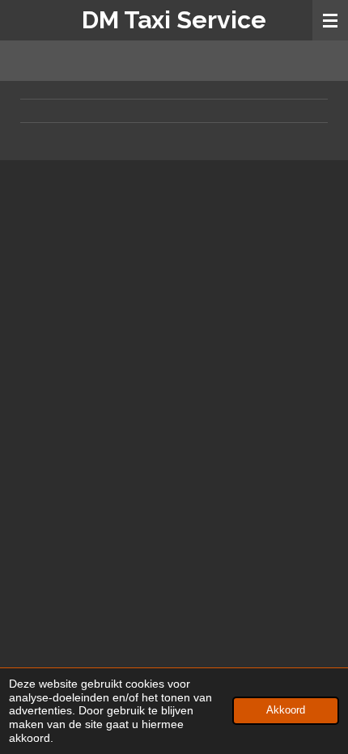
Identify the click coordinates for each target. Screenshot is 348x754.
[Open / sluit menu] (330, 20)
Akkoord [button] (285, 710)
